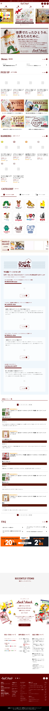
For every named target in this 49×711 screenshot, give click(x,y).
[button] (1, 3)
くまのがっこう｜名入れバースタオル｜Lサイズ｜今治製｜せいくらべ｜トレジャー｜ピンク (28, 603)
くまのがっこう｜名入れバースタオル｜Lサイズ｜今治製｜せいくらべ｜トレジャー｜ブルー (28, 666)
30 (29, 574)
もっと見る (44, 59)
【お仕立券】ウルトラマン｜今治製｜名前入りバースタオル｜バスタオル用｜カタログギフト (28, 625)
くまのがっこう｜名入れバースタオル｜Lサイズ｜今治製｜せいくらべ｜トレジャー (28, 581)
